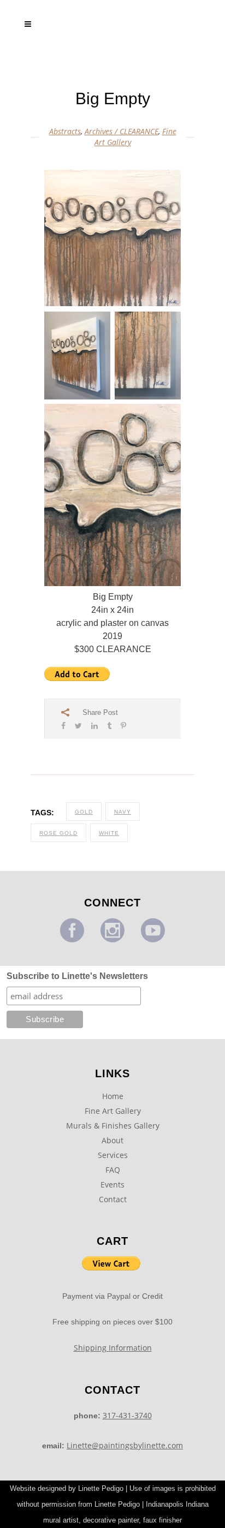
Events (112, 1184)
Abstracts (65, 131)
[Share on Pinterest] (123, 725)
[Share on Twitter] (78, 725)
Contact (113, 1199)
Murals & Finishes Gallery (112, 1125)
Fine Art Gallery (113, 1111)
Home (112, 1096)
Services (113, 1155)
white (109, 833)
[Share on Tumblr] (109, 725)
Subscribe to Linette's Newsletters (77, 976)
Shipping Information (113, 1347)
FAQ (112, 1170)
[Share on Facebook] (63, 725)
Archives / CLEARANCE (121, 131)
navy (122, 812)
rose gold (58, 833)
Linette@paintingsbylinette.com (125, 1445)
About (112, 1140)
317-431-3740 (127, 1415)
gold (84, 812)
